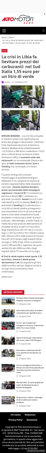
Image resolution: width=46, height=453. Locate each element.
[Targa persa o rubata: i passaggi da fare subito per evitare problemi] (8, 400)
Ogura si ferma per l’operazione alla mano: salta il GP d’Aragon (29, 339)
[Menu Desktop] (4, 30)
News (4, 51)
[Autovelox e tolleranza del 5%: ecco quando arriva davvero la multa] (8, 353)
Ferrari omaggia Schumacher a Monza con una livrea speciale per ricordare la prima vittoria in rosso (30, 369)
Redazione (30, 414)
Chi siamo (16, 414)
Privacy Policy (15, 419)
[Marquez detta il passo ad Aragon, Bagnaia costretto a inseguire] (8, 301)
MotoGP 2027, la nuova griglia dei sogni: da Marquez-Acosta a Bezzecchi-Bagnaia (29, 384)
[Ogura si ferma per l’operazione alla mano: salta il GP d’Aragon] (8, 341)
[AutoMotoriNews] (17, 19)
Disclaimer (32, 419)
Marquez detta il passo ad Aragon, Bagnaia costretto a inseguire (30, 299)
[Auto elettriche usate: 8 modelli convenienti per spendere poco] (8, 313)
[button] (43, 30)
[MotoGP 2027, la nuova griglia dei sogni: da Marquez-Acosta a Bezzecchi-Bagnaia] (8, 385)
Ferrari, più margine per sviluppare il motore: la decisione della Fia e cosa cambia (30, 325)
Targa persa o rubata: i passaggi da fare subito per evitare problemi (29, 399)
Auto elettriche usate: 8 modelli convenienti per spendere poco (29, 311)
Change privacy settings (35, 451)
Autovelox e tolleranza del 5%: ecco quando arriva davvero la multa (28, 352)
